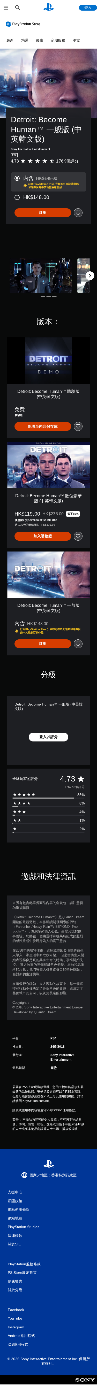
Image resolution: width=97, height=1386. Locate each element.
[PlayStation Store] (24, 24)
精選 (24, 40)
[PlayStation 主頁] (48, 8)
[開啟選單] (6, 8)
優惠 (39, 40)
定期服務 (58, 40)
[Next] (89, 275)
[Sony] (85, 1383)
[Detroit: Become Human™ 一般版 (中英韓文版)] (41, 275)
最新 (10, 40)
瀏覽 (76, 40)
